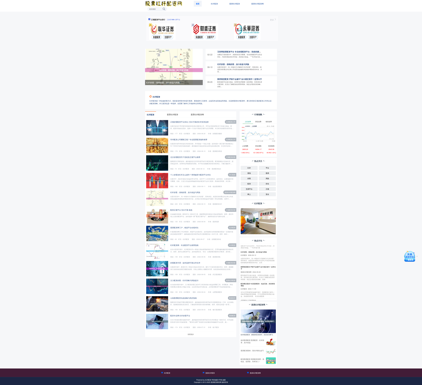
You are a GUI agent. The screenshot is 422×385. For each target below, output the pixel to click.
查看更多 (191, 334)
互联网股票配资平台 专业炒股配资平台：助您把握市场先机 (241, 51)
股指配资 (232, 315)
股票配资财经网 (216, 382)
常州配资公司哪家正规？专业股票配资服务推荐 (188, 139)
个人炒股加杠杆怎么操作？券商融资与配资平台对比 (190, 174)
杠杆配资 (214, 3)
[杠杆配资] (164, 3)
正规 (267, 189)
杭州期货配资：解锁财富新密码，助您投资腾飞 (257, 334)
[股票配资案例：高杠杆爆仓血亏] (271, 351)
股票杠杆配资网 (257, 3)
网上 (249, 194)
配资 (249, 183)
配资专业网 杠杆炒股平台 (180, 315)
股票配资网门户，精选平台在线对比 (184, 227)
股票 (267, 173)
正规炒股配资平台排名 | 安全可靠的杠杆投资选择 (189, 122)
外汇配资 (232, 175)
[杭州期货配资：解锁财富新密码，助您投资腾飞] (258, 321)
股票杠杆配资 (234, 3)
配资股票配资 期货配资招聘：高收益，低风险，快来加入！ (252, 360)
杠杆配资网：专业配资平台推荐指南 (184, 245)
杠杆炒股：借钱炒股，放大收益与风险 (163, 82)
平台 (267, 168)
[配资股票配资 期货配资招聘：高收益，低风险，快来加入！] (271, 360)
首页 (197, 3)
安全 (267, 194)
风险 (267, 178)
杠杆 (249, 168)
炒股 (249, 178)
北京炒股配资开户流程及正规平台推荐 (185, 157)
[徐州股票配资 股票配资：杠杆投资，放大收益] (271, 341)
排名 (267, 183)
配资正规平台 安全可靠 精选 (181, 210)
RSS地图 (215, 380)
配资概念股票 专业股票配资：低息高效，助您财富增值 (258, 277)
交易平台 (249, 189)
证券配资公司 (230, 122)
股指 (249, 173)
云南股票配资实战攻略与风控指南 (183, 298)
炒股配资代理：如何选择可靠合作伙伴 (185, 263)
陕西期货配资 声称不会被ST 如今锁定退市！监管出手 (239, 79)
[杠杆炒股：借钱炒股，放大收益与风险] (174, 70)
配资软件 (232, 298)
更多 (272, 19)
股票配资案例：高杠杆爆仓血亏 (252, 350)
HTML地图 (222, 380)
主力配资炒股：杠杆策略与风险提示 (184, 280)
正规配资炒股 (230, 157)
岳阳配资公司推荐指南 (248, 293)
